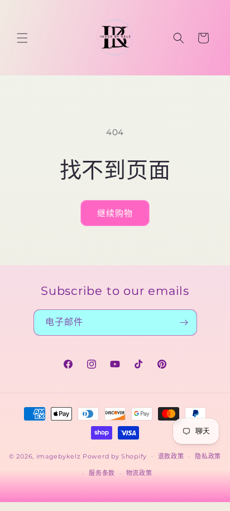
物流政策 (139, 473)
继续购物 (115, 213)
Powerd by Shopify (115, 456)
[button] (22, 38)
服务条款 (102, 473)
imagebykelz (58, 456)
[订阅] (184, 322)
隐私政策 (208, 456)
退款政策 (171, 456)
